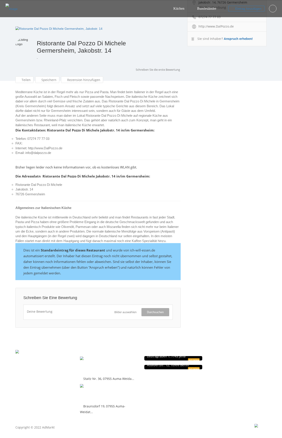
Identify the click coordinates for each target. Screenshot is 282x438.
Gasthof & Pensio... (99, 365)
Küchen (178, 8)
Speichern (48, 80)
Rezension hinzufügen (83, 80)
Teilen (26, 80)
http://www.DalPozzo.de (216, 26)
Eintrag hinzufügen (248, 8)
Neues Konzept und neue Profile (233, 367)
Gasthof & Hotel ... (98, 393)
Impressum (220, 363)
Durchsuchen (155, 312)
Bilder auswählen (125, 312)
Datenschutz (220, 358)
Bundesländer (206, 8)
